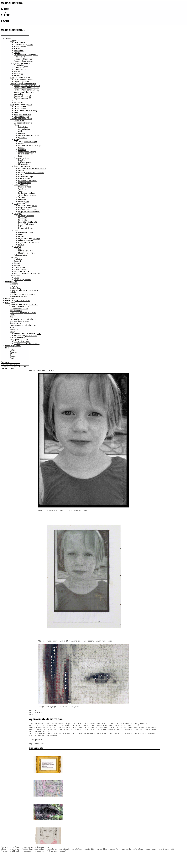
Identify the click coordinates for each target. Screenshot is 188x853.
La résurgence (19, 42)
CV (11, 354)
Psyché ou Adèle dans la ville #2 (26, 90)
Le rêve (16, 230)
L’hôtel (16, 100)
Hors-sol (21, 174)
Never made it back (25, 228)
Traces (16, 139)
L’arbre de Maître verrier (23, 80)
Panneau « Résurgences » (23, 61)
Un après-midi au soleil (19, 296)
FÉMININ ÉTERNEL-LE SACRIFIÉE (26, 344)
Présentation (19, 65)
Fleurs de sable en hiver (23, 59)
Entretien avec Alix (25, 251)
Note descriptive (20, 255)
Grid (31, 714)
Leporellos (14, 329)
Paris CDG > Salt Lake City (28, 222)
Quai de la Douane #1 (22, 96)
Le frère (21, 236)
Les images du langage (27, 152)
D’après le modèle (25, 187)
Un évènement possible (27, 210)
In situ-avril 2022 (21, 69)
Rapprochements (24, 183)
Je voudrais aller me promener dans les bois (24, 291)
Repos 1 (17, 263)
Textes (12, 350)
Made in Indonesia (25, 241)
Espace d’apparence (13, 346)
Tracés (20, 191)
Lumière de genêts (25, 232)
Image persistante (25, 207)
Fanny (16, 113)
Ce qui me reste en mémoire (29, 212)
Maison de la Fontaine (26, 253)
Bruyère (21, 160)
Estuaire (17, 53)
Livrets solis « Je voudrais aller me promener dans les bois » (23, 320)
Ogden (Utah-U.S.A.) (26, 224)
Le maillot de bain (21, 185)
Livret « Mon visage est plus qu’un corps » (23, 314)
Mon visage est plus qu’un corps (22, 294)
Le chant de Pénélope (26, 193)
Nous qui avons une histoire (21, 104)
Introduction (19, 121)
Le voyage (18, 214)
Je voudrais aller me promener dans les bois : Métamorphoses (24, 305)
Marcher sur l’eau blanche (20, 63)
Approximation (24, 129)
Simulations (18, 73)
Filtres (16, 125)
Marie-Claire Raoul (13, 368)
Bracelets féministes (17, 338)
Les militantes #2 (21, 108)
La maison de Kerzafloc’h (27, 181)
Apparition (22, 137)
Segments (17, 75)
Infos (7, 348)
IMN (11, 317)
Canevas (21, 133)
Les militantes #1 (21, 106)
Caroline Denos (15, 288)
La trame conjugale (21, 117)
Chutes (16, 278)
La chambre (18, 94)
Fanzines (13, 331)
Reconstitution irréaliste (27, 205)
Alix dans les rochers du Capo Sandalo (29, 147)
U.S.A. (20, 226)
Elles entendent (20, 269)
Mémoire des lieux (21, 158)
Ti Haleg (17, 49)
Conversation (23, 201)
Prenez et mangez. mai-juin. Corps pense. (23, 326)
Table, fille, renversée (22, 115)
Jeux (20, 156)
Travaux (8, 38)
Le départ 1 (22, 218)
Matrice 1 (17, 71)
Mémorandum (23, 164)
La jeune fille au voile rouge (29, 238)
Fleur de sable (19, 57)
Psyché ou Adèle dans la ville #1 (26, 88)
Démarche (13, 352)
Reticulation (35, 712)
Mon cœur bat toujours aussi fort (27, 274)
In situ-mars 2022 (21, 67)
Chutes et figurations (22, 280)
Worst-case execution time (28, 135)
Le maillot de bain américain (21, 119)
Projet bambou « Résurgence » (26, 55)
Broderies (22, 150)
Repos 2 (17, 265)
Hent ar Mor (19, 51)
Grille (20, 131)
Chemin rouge (19, 267)
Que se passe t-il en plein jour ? (26, 92)
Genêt (20, 234)
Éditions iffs (10, 302)
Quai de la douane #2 (22, 98)
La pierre (13, 286)
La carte (21, 144)
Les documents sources (23, 123)
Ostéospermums (24, 162)
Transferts (22, 197)
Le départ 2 (22, 220)
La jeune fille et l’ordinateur (29, 243)
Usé (19, 249)
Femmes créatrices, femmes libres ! (27, 333)
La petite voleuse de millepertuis (31, 172)
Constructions (19, 203)
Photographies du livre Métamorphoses (19, 310)
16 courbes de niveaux (27, 195)
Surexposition (19, 102)
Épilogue (17, 247)
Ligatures (13, 257)
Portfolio (34, 710)
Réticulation (23, 127)
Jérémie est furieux (21, 271)
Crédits (12, 358)
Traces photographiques (27, 141)
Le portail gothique (21, 82)
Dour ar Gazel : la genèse (23, 44)
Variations (22, 189)
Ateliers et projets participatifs (17, 300)
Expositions (9, 298)
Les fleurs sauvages (25, 177)
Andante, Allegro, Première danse (23, 84)
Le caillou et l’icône (25, 154)
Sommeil (17, 261)
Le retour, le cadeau (26, 216)
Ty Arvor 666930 (20, 47)
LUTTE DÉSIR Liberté (22, 342)
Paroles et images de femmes (25, 335)
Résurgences (14, 40)
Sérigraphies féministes (19, 340)
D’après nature (24, 179)
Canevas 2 (22, 199)
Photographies (11, 282)
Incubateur (18, 259)
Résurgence (14, 284)
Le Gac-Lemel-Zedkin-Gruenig (25, 110)
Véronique (22, 170)
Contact (13, 356)
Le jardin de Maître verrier (20, 77)
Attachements (15, 276)
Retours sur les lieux (22, 166)
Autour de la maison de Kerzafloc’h (32, 168)
